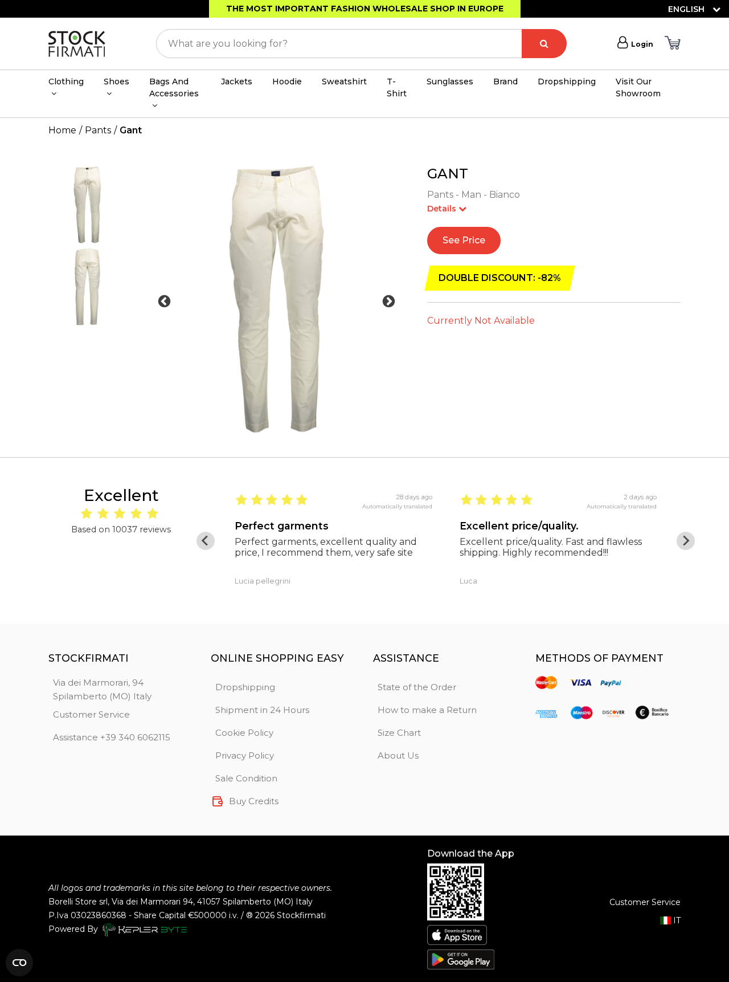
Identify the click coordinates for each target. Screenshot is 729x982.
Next (389, 302)
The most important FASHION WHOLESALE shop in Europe (364, 8)
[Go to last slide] (205, 541)
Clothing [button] (66, 81)
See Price (464, 240)
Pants (98, 130)
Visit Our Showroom (638, 87)
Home (62, 130)
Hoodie (287, 81)
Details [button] (442, 208)
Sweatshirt (344, 81)
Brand (505, 81)
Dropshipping (567, 81)
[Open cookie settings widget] (19, 962)
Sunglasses (450, 81)
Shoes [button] (116, 81)
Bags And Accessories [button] (174, 87)
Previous (164, 302)
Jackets (236, 81)
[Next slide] (686, 541)
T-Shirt (397, 87)
